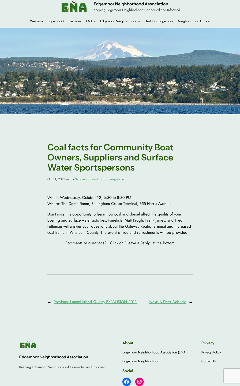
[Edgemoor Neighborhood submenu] (139, 21)
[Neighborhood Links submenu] (209, 21)
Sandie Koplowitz (87, 179)
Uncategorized (115, 179)
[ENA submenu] (95, 21)
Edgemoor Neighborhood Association (131, 3)
